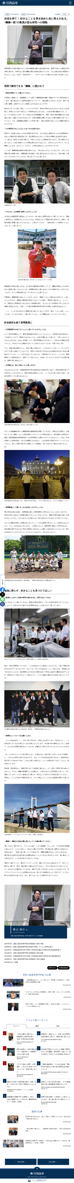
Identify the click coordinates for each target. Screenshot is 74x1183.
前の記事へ (21, 1162)
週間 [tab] (37, 1026)
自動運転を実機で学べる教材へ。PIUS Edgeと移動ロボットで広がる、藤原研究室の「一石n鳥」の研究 (21, 1099)
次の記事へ (52, 1162)
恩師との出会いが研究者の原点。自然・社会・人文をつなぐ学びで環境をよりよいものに (21, 1084)
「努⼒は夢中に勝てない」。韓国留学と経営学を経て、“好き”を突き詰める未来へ (27, 1036)
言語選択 (58, 14)
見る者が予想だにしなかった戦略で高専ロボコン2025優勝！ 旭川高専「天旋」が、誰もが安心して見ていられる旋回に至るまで (56, 1051)
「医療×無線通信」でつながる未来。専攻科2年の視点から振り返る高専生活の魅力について (55, 1066)
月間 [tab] (57, 1026)
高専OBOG (52, 968)
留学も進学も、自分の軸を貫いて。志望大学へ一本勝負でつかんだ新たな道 (27, 1051)
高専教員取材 (63, 968)
